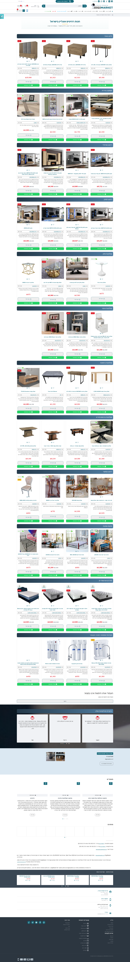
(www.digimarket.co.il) (100, 855)
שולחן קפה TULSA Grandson (28, 391)
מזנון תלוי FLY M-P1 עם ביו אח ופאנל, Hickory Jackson (52, 173)
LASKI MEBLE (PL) (89, 836)
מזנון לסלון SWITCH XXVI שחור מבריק (52, 228)
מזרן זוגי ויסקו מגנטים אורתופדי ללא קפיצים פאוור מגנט (52, 609)
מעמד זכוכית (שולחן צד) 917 (28, 119)
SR (60, 394)
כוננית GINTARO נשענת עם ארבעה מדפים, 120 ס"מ (73, 877)
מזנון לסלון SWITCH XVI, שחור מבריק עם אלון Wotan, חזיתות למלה (28, 173)
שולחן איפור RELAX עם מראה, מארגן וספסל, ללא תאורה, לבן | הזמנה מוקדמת (101, 337)
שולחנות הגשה (97, 798)
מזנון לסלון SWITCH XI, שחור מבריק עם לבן (101, 228)
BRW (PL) (31, 836)
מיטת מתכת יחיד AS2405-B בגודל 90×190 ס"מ (28, 554)
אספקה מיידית (107, 91)
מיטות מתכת (107, 526)
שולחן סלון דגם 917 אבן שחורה (77, 282)
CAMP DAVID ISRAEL (105, 612)
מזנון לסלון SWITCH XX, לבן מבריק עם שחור (101, 173)
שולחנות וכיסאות (106, 363)
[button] (69, 743)
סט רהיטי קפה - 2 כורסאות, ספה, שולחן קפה (101, 500)
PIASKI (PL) (79, 836)
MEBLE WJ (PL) (106, 394)
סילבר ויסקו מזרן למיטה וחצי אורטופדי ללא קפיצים (77, 609)
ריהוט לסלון (108, 199)
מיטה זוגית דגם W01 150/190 (77, 554)
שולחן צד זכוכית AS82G (28, 282)
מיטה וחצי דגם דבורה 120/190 (101, 554)
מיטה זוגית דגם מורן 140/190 (52, 554)
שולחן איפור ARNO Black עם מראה (52, 337)
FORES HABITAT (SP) (81, 122)
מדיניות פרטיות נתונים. (21, 862)
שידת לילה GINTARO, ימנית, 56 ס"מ (77, 64)
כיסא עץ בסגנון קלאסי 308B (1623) (28, 500)
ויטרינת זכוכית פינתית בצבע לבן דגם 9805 (52, 119)
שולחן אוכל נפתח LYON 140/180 (101, 391)
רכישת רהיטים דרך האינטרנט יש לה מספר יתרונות (32, 798)
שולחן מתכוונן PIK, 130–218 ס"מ (28, 446)
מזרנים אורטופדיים (105, 581)
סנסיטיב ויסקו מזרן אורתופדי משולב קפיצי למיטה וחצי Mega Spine (101, 609)
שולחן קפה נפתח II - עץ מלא (77, 446)
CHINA (35, 122)
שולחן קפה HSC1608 (77, 500)
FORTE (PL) (70, 836)
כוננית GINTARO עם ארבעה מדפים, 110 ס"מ (49, 877)
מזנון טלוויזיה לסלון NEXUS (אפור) (77, 119)
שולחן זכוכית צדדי (101, 282)
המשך (65, 701)
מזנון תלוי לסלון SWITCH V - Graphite (77, 173)
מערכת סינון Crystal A (77, 663)
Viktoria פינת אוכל (52, 391)
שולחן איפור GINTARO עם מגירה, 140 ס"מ (101, 64)
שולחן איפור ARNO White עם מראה (77, 337)
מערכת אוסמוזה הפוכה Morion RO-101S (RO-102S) (101, 663)
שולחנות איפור (107, 308)
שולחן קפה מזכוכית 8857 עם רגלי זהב (52, 282)
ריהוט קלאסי (107, 472)
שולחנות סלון (107, 254)
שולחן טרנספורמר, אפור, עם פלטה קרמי (101, 446)
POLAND (60, 836)
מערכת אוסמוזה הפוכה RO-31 (52, 663)
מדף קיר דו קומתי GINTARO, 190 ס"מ (24, 877)
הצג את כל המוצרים (107, 763)
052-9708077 (101, 843)
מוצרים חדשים (109, 872)
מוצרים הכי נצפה (100, 872)
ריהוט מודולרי (107, 145)
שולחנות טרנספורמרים (104, 417)
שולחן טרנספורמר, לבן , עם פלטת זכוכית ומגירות (101, 119)
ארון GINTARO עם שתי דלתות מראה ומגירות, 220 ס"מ (28, 64)
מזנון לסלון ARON (28, 228)
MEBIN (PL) (107, 68)
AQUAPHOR (107, 667)
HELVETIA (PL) (107, 340)
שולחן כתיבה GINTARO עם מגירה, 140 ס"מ (77, 391)
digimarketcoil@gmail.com (101, 849)
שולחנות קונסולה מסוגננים (65, 798)
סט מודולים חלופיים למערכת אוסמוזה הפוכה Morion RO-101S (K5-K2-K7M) (28, 663)
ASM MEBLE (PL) (106, 177)
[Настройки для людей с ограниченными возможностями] (2, 16)
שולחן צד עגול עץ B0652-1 (52, 500)
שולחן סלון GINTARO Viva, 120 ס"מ (96, 877)
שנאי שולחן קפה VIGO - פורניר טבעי (52, 446)
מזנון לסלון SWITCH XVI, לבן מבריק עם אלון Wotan (77, 228)
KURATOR (108, 122)
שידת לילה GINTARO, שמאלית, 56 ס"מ (52, 64)
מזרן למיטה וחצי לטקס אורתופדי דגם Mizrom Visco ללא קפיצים (28, 609)
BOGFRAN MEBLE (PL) (99, 836)
